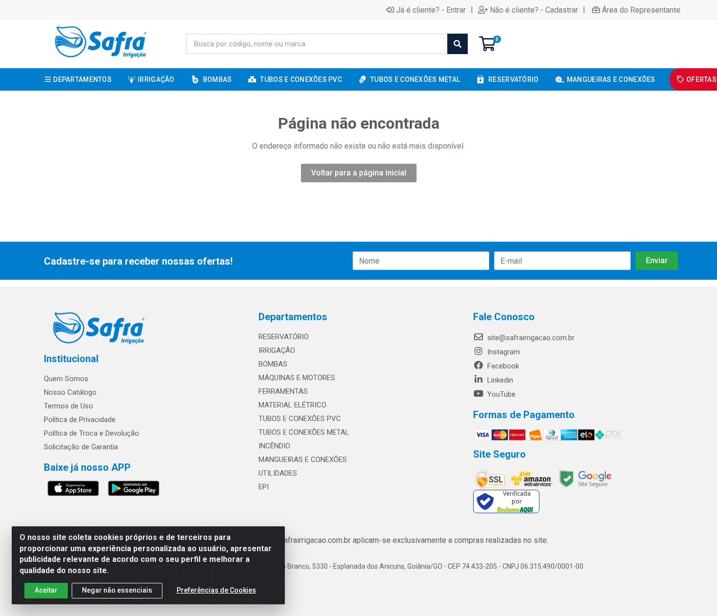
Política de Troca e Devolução (91, 433)
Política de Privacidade (80, 419)
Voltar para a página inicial (358, 172)
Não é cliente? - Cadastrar (534, 10)
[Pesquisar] (457, 44)
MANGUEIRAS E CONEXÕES (303, 459)
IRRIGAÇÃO (277, 350)
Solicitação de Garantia (81, 447)
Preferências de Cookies (216, 590)
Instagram (502, 351)
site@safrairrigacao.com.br (530, 337)
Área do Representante (641, 10)
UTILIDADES (278, 473)
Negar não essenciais (117, 590)
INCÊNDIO (274, 446)
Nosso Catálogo (70, 392)
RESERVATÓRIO (284, 336)
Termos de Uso (68, 406)
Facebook (502, 366)
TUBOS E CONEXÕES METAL (304, 432)
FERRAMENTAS (283, 391)
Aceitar (46, 590)
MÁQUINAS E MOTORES (297, 377)
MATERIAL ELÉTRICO (292, 405)
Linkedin (499, 380)
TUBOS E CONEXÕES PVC (300, 418)
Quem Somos (66, 378)
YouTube (500, 394)
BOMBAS (273, 364)
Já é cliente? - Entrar (431, 10)
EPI (264, 486)
